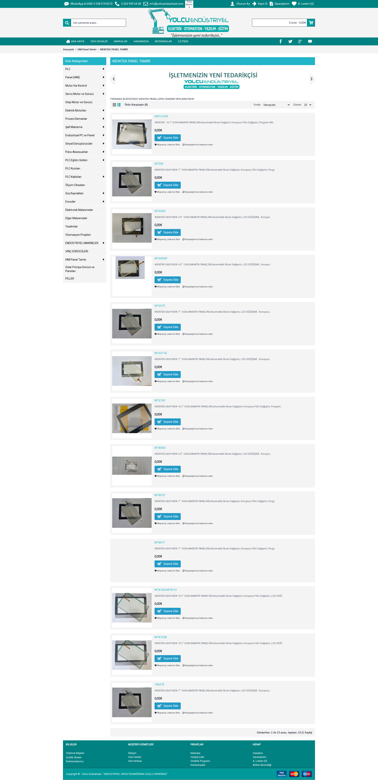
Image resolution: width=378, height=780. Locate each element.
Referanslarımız (75, 761)
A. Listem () (260, 760)
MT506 (159, 163)
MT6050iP (161, 258)
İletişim (132, 753)
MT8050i (160, 447)
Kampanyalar (198, 764)
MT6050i (160, 211)
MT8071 (160, 542)
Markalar (195, 753)
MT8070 (160, 495)
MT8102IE (161, 637)
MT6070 (160, 305)
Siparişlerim (259, 757)
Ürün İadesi (134, 757)
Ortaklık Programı (200, 760)
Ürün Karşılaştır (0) (136, 104)
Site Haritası (135, 760)
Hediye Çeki (197, 757)
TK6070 (159, 684)
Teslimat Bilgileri (75, 753)
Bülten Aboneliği (262, 764)
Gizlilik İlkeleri (74, 757)
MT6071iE (161, 353)
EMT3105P (161, 116)
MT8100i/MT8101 (166, 589)
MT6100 (160, 400)
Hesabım (258, 753)
